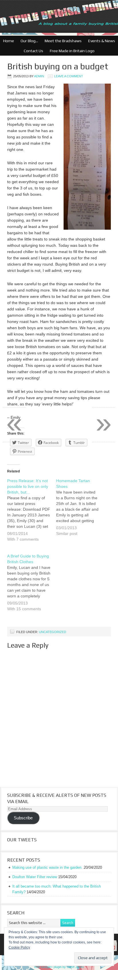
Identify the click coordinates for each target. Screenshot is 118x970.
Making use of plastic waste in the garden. (47, 867)
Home (8, 41)
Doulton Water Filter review (34, 877)
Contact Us (32, 50)
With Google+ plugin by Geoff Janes (59, 967)
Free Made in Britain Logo (71, 50)
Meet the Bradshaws (63, 41)
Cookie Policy (19, 947)
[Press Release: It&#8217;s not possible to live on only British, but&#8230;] (31, 513)
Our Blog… (28, 41)
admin (39, 76)
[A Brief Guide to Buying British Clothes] (31, 586)
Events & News (100, 41)
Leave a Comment (68, 76)
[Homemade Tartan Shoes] (80, 510)
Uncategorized (52, 632)
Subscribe (23, 818)
